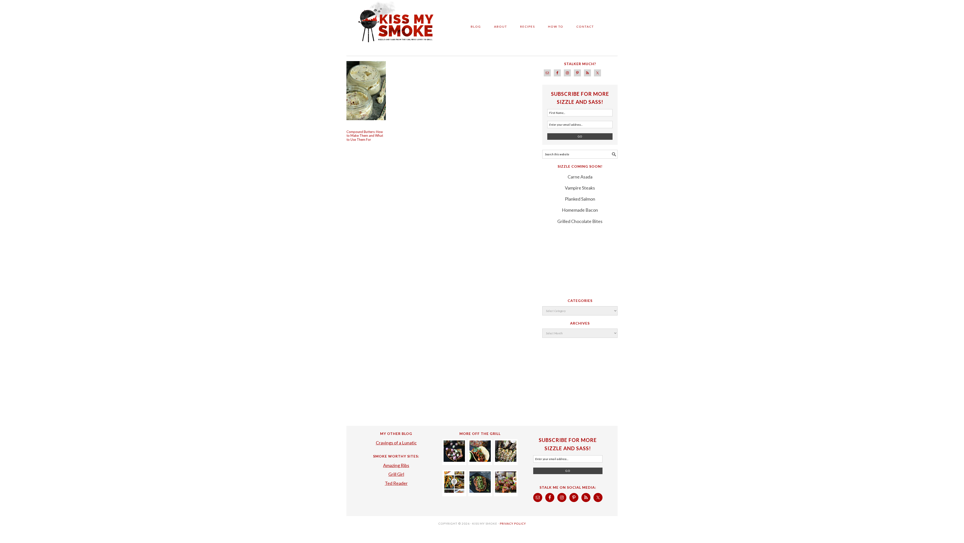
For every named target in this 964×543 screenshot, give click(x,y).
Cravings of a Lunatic (396, 442)
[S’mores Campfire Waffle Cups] (454, 460)
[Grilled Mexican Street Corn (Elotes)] (505, 460)
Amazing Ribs (396, 465)
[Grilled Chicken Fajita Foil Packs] (480, 460)
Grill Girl (396, 474)
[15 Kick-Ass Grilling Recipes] (454, 491)
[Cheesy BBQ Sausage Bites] (505, 491)
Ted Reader (396, 483)
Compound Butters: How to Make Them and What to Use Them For (364, 136)
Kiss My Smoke (391, 25)
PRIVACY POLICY (513, 523)
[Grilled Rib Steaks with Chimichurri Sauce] (480, 491)
